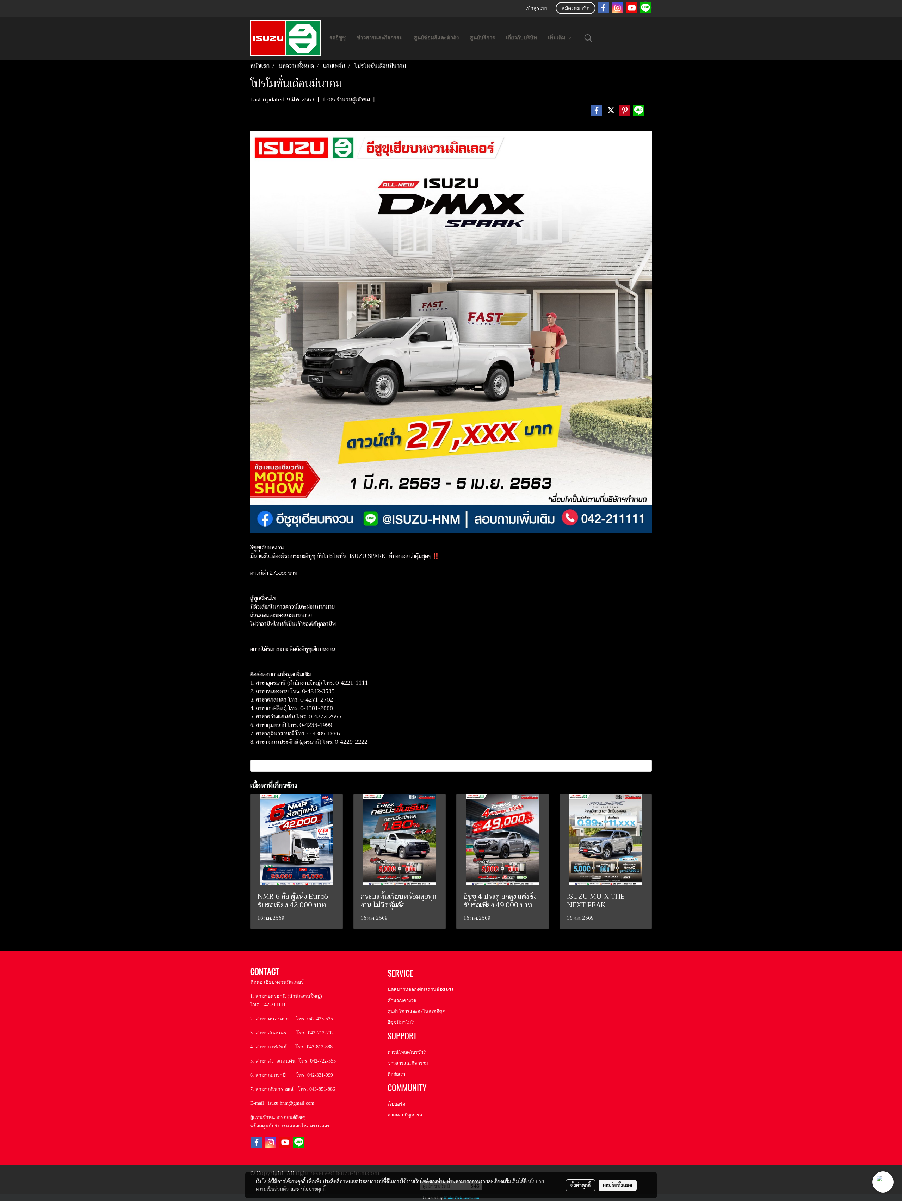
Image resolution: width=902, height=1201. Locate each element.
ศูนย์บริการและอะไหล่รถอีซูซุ (417, 1011)
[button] (588, 38)
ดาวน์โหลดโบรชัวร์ (407, 1052)
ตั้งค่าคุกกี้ (580, 1185)
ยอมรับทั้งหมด (617, 1185)
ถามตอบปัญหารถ (405, 1115)
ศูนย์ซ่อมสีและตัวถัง (436, 38)
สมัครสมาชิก (575, 8)
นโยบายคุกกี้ (313, 1189)
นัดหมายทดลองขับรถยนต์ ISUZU (420, 989)
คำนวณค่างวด (402, 1000)
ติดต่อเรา (396, 1074)
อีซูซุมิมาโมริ (401, 1022)
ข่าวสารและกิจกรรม (380, 38)
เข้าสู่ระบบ (537, 8)
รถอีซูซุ (337, 38)
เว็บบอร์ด (396, 1104)
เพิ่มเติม (557, 38)
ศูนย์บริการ (482, 38)
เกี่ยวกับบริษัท (521, 38)
